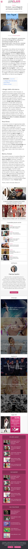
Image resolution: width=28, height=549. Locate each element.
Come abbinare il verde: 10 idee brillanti (16, 529)
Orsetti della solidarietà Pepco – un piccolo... (16, 453)
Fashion (14, 5)
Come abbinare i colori (16, 534)
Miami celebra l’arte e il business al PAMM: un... (14, 367)
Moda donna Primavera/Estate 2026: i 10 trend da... (15, 252)
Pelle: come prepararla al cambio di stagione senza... (16, 448)
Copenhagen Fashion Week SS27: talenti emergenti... (15, 227)
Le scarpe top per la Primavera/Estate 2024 (16, 523)
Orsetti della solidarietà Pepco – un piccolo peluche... (15, 233)
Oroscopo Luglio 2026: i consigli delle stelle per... (14, 326)
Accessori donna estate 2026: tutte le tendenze (14, 245)
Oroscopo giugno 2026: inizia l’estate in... (14, 345)
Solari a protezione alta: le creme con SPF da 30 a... (16, 465)
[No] (24, 545)
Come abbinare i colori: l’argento (16, 517)
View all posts (14, 292)
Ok (10, 547)
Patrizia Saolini (19, 11)
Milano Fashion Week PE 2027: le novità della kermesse (14, 240)
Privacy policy (17, 547)
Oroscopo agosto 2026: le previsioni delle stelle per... (14, 308)
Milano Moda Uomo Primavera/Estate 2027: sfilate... (14, 258)
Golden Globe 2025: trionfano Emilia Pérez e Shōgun (14, 385)
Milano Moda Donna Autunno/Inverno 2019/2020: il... (15, 512)
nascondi (12, 78)
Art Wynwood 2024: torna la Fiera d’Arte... (14, 403)
